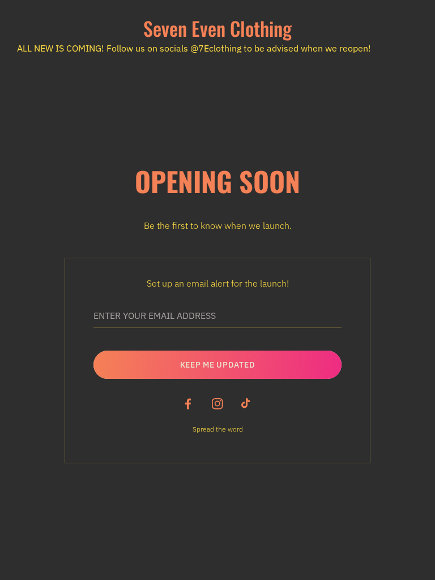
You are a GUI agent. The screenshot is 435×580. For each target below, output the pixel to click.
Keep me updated (217, 365)
